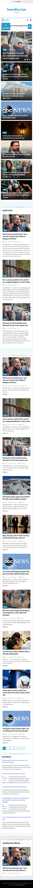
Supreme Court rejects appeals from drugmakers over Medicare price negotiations (14, 96)
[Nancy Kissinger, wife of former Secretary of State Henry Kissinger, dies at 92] (16, 524)
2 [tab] (27, 60)
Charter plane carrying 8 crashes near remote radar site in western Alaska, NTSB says (16, 692)
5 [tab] (23, 843)
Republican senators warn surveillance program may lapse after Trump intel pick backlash (16, 76)
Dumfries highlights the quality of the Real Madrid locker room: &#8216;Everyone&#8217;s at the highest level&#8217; (15, 800)
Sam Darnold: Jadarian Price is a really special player (14, 787)
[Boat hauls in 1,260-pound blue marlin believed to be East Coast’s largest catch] (16, 312)
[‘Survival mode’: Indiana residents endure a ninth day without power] (16, 640)
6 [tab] (25, 843)
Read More (5, 394)
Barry (5, 241)
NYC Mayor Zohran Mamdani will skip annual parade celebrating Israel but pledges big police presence (16, 154)
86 (19, 748)
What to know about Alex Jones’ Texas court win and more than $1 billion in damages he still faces (13, 54)
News (4, 47)
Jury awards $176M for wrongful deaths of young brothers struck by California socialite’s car (16, 174)
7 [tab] (27, 843)
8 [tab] (29, 843)
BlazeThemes (21, 885)
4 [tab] (21, 843)
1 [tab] (25, 60)
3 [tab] (30, 60)
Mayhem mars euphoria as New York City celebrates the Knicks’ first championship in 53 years (16, 195)
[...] (21, 769)
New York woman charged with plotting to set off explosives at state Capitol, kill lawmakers (16, 612)
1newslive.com (16, 9)
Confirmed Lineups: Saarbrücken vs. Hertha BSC (13, 773)
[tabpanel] (16, 46)
